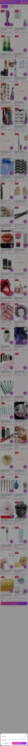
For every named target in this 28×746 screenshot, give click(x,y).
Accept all (19, 743)
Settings (6, 743)
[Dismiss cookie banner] (25, 736)
